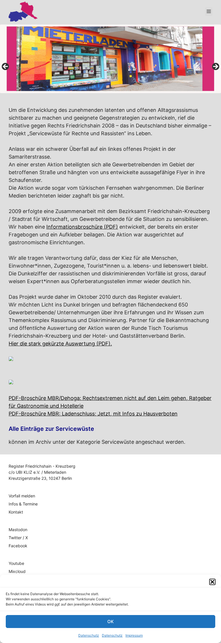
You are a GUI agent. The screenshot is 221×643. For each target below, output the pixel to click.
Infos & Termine (23, 503)
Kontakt (16, 511)
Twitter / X (18, 537)
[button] (212, 582)
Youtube (16, 563)
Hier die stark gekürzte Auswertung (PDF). (60, 344)
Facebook (18, 545)
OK (110, 621)
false (5, 67)
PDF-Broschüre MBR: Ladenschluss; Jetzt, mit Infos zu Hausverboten (93, 414)
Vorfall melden (22, 495)
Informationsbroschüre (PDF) (82, 227)
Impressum (134, 635)
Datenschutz (88, 635)
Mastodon (18, 529)
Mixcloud (17, 571)
